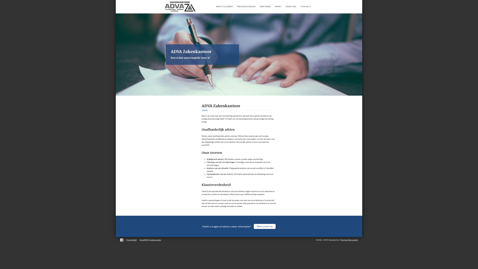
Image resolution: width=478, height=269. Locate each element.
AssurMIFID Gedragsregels (150, 240)
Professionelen (246, 6)
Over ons (290, 6)
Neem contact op (265, 226)
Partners (265, 6)
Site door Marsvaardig (349, 240)
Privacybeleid (131, 240)
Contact (305, 6)
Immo (278, 6)
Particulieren (224, 6)
